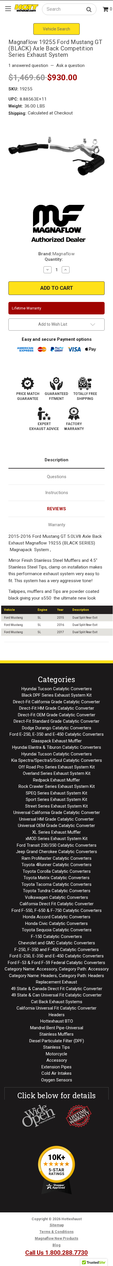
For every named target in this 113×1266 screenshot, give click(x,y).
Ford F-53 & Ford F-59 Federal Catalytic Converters (56, 962)
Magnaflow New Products (56, 1238)
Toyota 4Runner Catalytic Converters (56, 864)
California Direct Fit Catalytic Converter (57, 903)
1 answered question (28, 65)
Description (56, 459)
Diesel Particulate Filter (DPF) (56, 1040)
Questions (56, 476)
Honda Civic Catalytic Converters (56, 923)
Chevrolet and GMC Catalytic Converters (56, 943)
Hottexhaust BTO (56, 1021)
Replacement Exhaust (56, 982)
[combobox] (69, 9)
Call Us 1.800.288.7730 (56, 1252)
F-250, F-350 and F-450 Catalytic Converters (56, 949)
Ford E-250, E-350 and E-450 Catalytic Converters (57, 734)
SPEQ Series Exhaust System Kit (56, 793)
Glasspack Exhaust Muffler (56, 741)
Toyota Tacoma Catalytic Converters (56, 884)
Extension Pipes (56, 1067)
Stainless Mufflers (56, 1034)
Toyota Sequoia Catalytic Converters (57, 929)
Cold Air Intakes (56, 1073)
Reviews (56, 508)
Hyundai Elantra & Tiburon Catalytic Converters (56, 747)
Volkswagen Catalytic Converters (56, 897)
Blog (56, 1245)
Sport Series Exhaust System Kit (56, 799)
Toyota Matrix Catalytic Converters (56, 877)
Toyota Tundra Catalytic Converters (56, 890)
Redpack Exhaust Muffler (56, 780)
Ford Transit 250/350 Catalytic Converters (56, 845)
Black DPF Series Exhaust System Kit (57, 695)
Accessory (56, 1060)
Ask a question (70, 65)
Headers (57, 1014)
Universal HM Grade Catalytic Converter (56, 819)
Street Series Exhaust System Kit (56, 806)
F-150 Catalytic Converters (56, 936)
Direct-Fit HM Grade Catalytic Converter (56, 708)
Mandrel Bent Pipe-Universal (56, 1027)
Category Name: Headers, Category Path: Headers (56, 975)
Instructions (56, 492)
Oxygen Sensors (56, 1080)
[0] (106, 9)
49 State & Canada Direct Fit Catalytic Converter (56, 988)
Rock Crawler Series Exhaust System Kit (57, 786)
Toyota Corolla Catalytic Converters (57, 871)
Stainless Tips (56, 1047)
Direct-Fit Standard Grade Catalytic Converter (56, 721)
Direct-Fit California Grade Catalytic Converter (56, 701)
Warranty (56, 524)
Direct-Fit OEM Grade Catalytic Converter (56, 714)
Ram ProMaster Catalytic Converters (57, 858)
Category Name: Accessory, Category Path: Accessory (57, 969)
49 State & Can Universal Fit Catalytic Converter (56, 995)
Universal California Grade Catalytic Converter (56, 812)
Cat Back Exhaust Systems (56, 1001)
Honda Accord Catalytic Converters (56, 916)
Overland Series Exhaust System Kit (56, 773)
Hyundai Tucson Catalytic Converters (56, 688)
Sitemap (57, 1225)
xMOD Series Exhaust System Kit (56, 838)
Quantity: (54, 259)
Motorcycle (56, 1053)
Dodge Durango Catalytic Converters (56, 728)
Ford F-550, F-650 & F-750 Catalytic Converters (57, 910)
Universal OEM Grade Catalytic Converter (56, 825)
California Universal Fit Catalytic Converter (56, 1008)
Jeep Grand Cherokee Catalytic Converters (56, 851)
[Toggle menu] (8, 9)
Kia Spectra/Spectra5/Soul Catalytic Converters (56, 760)
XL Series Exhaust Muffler (56, 832)
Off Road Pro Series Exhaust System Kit (57, 767)
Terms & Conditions (56, 1232)
